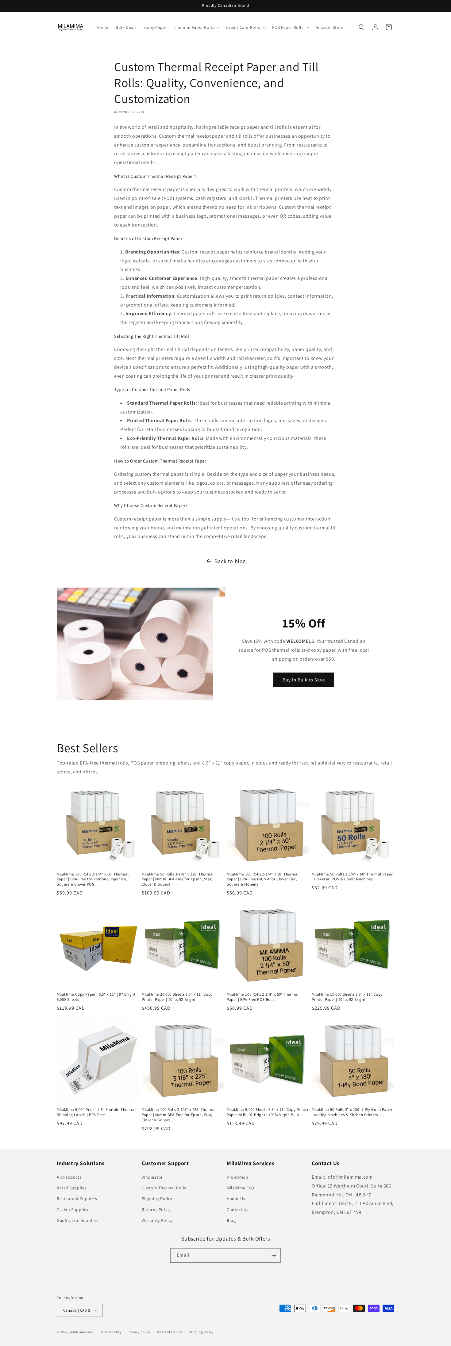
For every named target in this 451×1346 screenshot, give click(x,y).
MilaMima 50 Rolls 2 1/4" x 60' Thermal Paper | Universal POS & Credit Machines (352, 877)
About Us (236, 1198)
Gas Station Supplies (77, 1220)
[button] (196, 27)
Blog (231, 1220)
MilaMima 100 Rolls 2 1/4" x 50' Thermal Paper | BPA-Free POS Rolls (262, 997)
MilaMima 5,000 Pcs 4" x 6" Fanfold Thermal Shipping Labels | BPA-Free (96, 1112)
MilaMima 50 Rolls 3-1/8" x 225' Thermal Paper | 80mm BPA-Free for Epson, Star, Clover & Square (178, 879)
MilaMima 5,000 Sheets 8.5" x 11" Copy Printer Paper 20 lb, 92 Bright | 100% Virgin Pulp (268, 1112)
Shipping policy (201, 1332)
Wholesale (152, 1177)
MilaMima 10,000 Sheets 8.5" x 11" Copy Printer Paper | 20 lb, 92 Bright (347, 997)
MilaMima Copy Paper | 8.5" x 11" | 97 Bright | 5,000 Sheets (97, 997)
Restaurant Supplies (77, 1198)
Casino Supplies (72, 1209)
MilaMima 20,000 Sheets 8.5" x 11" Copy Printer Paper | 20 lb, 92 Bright (177, 997)
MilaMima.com (81, 1332)
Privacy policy (139, 1332)
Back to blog (230, 561)
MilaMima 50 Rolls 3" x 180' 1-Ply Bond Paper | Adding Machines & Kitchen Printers (352, 1112)
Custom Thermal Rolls (164, 1188)
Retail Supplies (72, 1188)
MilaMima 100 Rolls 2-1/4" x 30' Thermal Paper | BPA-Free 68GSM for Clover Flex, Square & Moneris (263, 879)
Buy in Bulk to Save (304, 679)
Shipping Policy (157, 1198)
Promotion (237, 1177)
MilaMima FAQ (240, 1188)
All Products (69, 1177)
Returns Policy (156, 1209)
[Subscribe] (273, 1255)
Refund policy (110, 1332)
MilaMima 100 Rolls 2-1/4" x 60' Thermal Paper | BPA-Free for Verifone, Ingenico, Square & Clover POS (93, 879)
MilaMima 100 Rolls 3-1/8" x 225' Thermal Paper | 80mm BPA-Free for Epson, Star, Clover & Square (179, 1115)
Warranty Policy (157, 1220)
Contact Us (238, 1209)
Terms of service (169, 1332)
